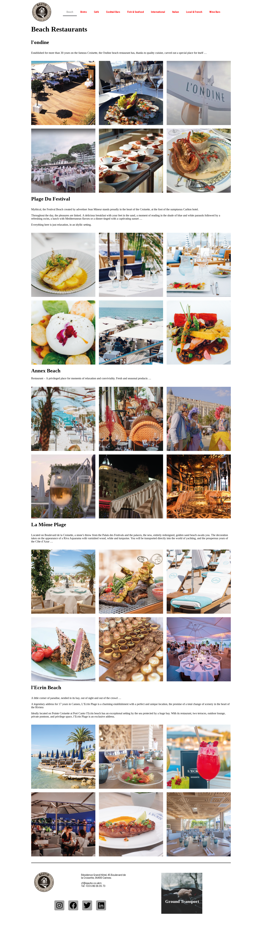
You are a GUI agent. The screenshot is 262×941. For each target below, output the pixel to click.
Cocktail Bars (113, 12)
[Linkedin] (101, 905)
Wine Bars (214, 12)
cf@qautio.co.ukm (91, 883)
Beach (69, 12)
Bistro (83, 12)
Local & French (194, 12)
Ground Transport (182, 901)
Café (96, 12)
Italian (175, 12)
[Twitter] (87, 905)
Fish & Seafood (135, 12)
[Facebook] (73, 905)
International (158, 12)
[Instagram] (59, 905)
